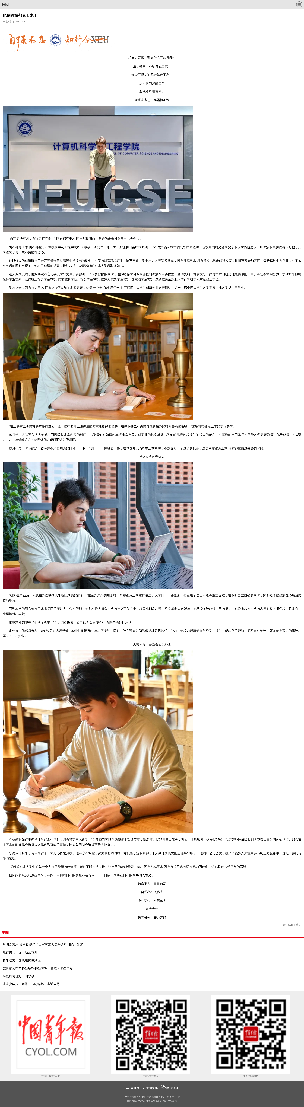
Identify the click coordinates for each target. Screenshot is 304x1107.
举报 (177, 1096)
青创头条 (152, 1088)
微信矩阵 (172, 1088)
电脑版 (134, 1088)
